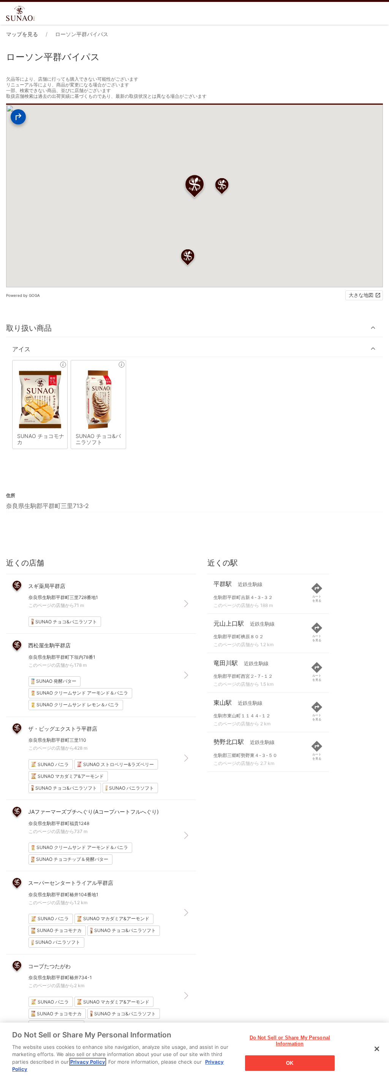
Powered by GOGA (23, 295)
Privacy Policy (87, 1062)
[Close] (376, 1048)
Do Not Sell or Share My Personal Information (290, 1041)
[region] (194, 1050)
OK (289, 1063)
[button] (194, 328)
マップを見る (22, 34)
